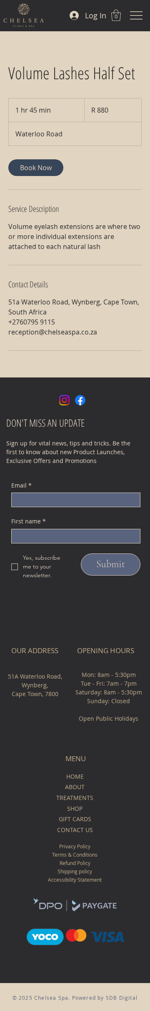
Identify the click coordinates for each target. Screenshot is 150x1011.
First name (28, 521)
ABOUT (75, 787)
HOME (75, 776)
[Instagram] (64, 400)
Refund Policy (75, 863)
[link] (35, 167)
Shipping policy (75, 871)
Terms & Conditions (75, 854)
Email (21, 485)
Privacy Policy (74, 846)
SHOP (74, 808)
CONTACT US (75, 830)
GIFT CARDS (75, 819)
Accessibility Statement (75, 879)
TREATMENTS (74, 798)
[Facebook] (80, 400)
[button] (116, 15)
